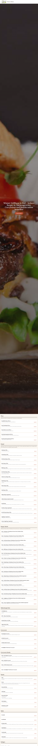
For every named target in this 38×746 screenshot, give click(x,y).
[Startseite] (4, 1)
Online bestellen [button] (19, 213)
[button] (19, 421)
